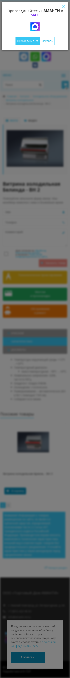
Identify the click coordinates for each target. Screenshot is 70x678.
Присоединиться (27, 41)
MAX (35, 15)
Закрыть (47, 41)
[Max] (35, 26)
